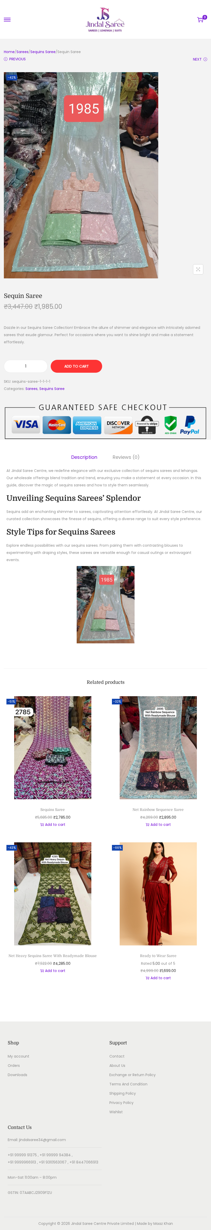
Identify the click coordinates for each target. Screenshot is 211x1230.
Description (84, 457)
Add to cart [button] (55, 824)
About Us (117, 1065)
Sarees (22, 51)
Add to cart (76, 366)
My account (18, 1056)
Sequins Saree (43, 51)
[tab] (84, 457)
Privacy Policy (121, 1102)
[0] (200, 19)
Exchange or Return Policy (132, 1074)
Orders (14, 1065)
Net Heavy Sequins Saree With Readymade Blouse (52, 956)
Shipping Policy (122, 1093)
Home (9, 51)
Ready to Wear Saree (158, 956)
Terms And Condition (128, 1084)
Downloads (17, 1074)
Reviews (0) (126, 457)
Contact (117, 1056)
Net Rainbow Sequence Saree (158, 810)
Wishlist (116, 1112)
